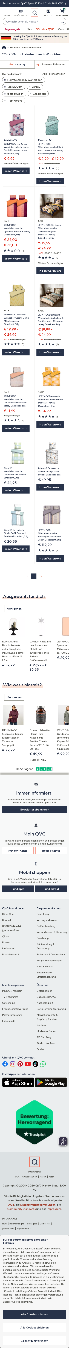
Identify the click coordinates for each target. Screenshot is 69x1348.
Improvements (24, 1228)
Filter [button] (19, 64)
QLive (5, 936)
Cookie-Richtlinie (22, 1301)
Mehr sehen (14, 608)
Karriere (41, 1025)
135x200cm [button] (14, 86)
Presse (6, 942)
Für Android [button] (51, 889)
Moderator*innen (46, 1031)
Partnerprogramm (12, 1014)
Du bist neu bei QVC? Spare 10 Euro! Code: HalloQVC (33, 3)
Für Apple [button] (18, 889)
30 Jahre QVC (45, 29)
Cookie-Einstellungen (34, 1340)
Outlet (40, 1049)
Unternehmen (44, 990)
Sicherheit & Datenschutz (51, 954)
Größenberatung (46, 926)
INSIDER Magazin (12, 990)
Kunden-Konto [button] (17, 850)
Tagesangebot (13, 29)
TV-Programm (10, 996)
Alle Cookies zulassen (34, 1314)
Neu (29, 29)
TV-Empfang (44, 1037)
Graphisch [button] (39, 93)
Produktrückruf (10, 954)
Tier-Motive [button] (14, 100)
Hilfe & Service (45, 966)
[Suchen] (62, 21)
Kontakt (6, 919)
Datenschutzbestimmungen (38, 1204)
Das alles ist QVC (46, 996)
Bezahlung (43, 938)
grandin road (8, 1228)
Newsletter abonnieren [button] (34, 809)
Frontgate (32, 1223)
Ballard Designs (16, 1223)
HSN (4, 1223)
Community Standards (21, 1209)
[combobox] (31, 21)
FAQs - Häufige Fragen (49, 960)
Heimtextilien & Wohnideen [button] (24, 80)
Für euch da (8, 1020)
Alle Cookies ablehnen (34, 1327)
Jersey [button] (35, 86)
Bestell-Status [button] (51, 850)
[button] (7, 13)
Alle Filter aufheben (53, 73)
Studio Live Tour (46, 1043)
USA (17, 1176)
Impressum (54, 1209)
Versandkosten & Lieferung (52, 932)
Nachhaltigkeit (45, 1002)
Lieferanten (8, 948)
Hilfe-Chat (8, 913)
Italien (43, 1176)
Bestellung (43, 913)
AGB (11, 1204)
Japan (51, 1176)
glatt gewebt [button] (15, 93)
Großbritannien (29, 1176)
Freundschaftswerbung (15, 1008)
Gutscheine (8, 1002)
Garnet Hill (45, 1223)
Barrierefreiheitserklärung (51, 1008)
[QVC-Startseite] (4, 48)
